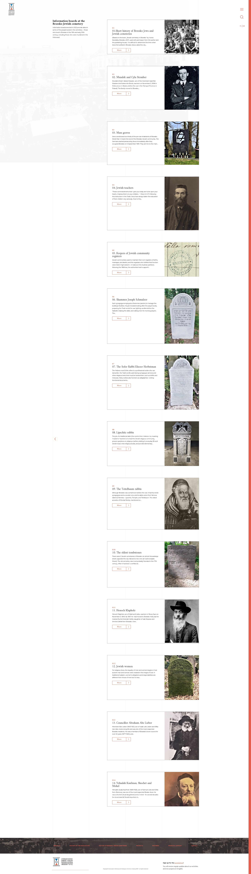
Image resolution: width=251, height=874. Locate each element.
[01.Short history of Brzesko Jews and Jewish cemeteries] (182, 37)
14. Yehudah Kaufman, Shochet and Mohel (131, 785)
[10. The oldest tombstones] (182, 564)
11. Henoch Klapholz (123, 610)
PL (241, 26)
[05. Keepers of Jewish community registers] (182, 259)
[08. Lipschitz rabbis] (182, 443)
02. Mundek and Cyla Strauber (129, 77)
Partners (155, 845)
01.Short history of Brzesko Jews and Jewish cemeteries (132, 32)
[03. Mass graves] (182, 143)
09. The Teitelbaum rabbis (126, 489)
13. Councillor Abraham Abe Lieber (132, 722)
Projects (139, 845)
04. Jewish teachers (122, 187)
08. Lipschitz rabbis (123, 432)
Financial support (175, 845)
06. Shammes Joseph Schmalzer (129, 299)
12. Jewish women (122, 666)
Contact (194, 845)
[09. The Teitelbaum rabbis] (182, 503)
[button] (241, 8)
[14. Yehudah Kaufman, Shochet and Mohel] (182, 789)
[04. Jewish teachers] (182, 203)
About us (56, 845)
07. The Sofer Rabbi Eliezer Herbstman (134, 366)
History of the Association (79, 845)
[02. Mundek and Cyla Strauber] (182, 88)
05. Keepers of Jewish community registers (131, 255)
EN (244, 26)
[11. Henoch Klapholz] (182, 621)
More (119, 50)
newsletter (179, 863)
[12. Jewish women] (182, 677)
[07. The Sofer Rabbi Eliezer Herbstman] (182, 382)
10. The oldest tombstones (126, 552)
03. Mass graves (121, 132)
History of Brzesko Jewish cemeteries (113, 845)
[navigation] (250, 437)
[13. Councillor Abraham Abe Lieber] (182, 736)
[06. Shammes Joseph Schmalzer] (182, 316)
